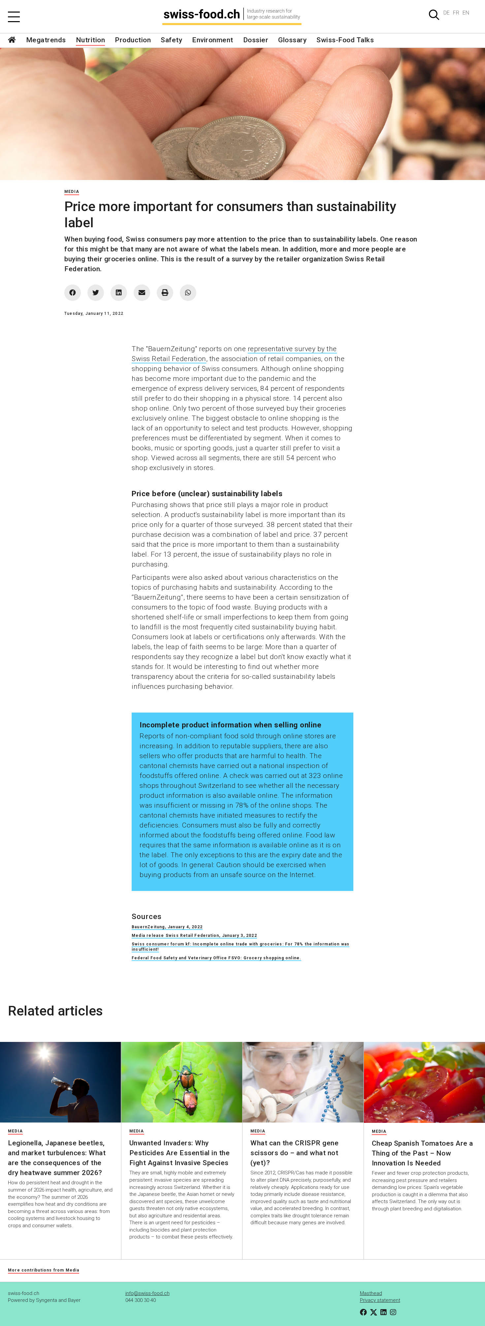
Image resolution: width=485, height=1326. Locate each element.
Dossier (256, 40)
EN (466, 13)
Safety (171, 40)
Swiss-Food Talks (345, 40)
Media (71, 191)
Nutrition (90, 40)
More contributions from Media (43, 1270)
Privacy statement (380, 1300)
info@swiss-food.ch (147, 1293)
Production (133, 40)
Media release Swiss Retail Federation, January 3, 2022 (194, 935)
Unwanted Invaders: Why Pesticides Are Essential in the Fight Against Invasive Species (179, 1153)
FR (456, 13)
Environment (212, 40)
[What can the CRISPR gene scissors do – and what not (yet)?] (303, 1082)
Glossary (292, 40)
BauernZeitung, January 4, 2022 (167, 927)
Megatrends (46, 40)
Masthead (371, 1293)
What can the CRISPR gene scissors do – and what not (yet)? (294, 1153)
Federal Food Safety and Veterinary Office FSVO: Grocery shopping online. (216, 958)
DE (446, 13)
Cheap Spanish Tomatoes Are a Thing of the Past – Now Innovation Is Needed (422, 1153)
